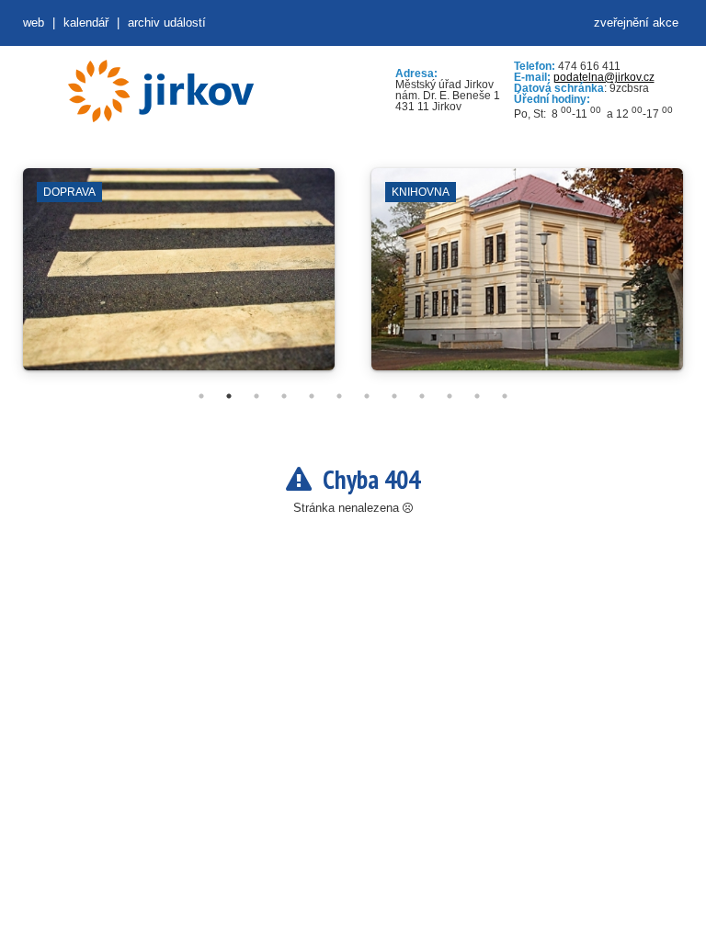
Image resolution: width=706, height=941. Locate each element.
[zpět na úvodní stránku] (161, 91)
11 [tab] (477, 396)
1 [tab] (201, 396)
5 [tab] (311, 396)
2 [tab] (229, 396)
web (33, 22)
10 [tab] (449, 396)
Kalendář (85, 22)
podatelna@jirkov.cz (604, 77)
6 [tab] (339, 396)
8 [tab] (394, 396)
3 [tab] (256, 396)
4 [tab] (284, 396)
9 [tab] (422, 396)
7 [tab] (367, 396)
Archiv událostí (167, 22)
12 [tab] (504, 396)
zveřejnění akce (636, 22)
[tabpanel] (179, 278)
